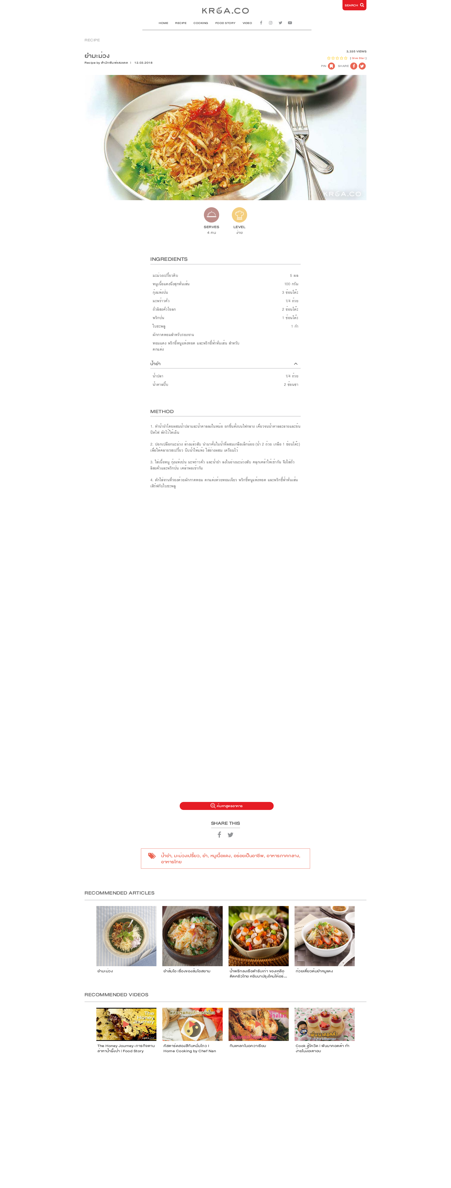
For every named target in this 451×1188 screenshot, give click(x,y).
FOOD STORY (225, 23)
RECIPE (181, 23)
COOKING (201, 23)
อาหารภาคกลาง (283, 856)
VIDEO (247, 23)
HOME (163, 23)
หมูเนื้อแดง (220, 856)
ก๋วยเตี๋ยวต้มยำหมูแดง (314, 971)
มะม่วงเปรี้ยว (187, 856)
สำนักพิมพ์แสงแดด (114, 62)
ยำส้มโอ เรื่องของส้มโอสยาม (186, 971)
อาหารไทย (171, 862)
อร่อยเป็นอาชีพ (249, 856)
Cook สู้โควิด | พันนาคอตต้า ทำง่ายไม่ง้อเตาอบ (323, 1048)
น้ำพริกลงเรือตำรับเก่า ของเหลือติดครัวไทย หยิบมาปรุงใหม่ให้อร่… (258, 974)
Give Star (358, 58)
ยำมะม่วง (105, 971)
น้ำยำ (166, 856)
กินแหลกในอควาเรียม (248, 1045)
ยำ (205, 856)
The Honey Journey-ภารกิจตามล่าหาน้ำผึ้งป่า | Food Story (126, 1048)
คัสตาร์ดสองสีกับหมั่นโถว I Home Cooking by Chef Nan (189, 1048)
